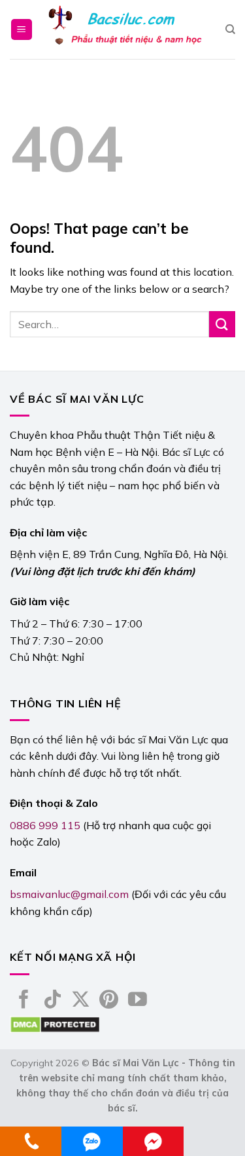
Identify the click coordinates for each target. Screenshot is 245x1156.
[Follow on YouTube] (137, 1000)
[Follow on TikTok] (52, 1000)
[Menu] (22, 30)
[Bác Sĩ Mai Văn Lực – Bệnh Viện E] (124, 30)
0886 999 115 (45, 825)
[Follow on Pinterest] (108, 1000)
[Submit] (222, 324)
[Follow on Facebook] (23, 1000)
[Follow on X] (80, 1000)
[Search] (230, 29)
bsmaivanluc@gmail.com (69, 894)
